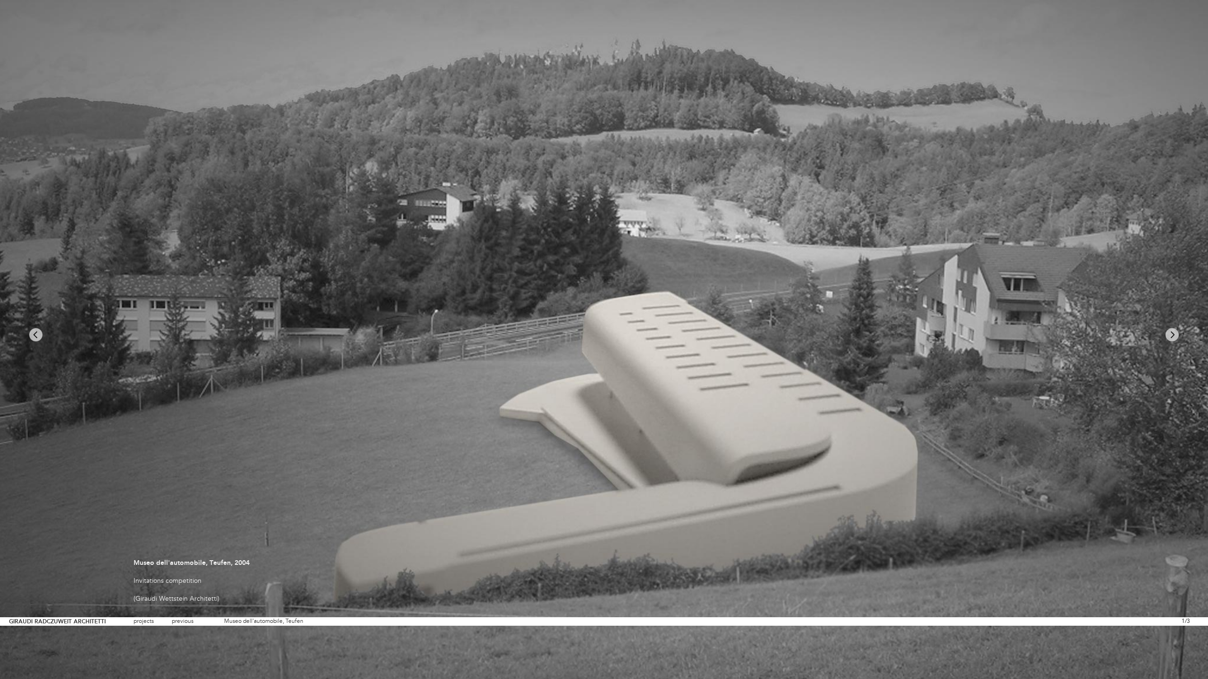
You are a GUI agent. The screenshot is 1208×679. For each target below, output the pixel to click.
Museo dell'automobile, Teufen (263, 621)
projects (144, 621)
